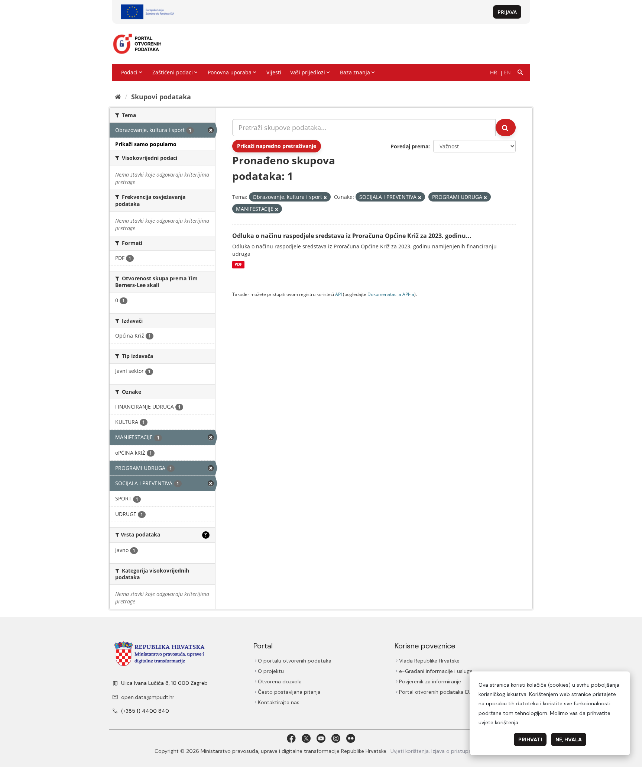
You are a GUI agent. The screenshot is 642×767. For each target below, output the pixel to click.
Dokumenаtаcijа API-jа (390, 294)
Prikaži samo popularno (145, 144)
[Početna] (118, 96)
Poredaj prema (409, 146)
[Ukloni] (325, 197)
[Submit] (506, 127)
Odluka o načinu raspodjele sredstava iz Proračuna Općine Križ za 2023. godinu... (351, 236)
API (338, 294)
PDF (238, 264)
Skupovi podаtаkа (161, 96)
